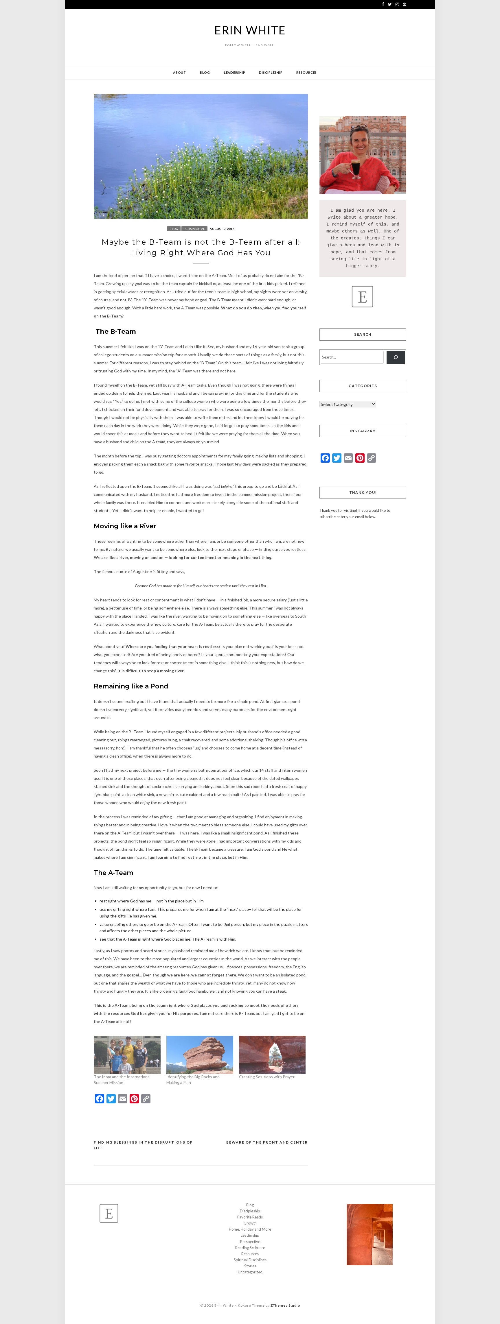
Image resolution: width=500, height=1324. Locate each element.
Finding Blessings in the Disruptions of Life (143, 1145)
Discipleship (270, 72)
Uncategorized (250, 1272)
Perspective (194, 228)
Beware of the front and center (267, 1142)
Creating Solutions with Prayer (267, 1076)
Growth (250, 1223)
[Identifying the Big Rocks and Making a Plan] (199, 1055)
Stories (250, 1266)
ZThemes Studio (285, 1305)
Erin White (250, 30)
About (179, 72)
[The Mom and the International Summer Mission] (127, 1055)
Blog (205, 72)
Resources (306, 72)
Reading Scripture (250, 1247)
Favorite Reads (250, 1217)
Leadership (234, 72)
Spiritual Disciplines (250, 1259)
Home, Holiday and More (250, 1229)
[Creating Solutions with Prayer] (272, 1055)
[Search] (396, 357)
